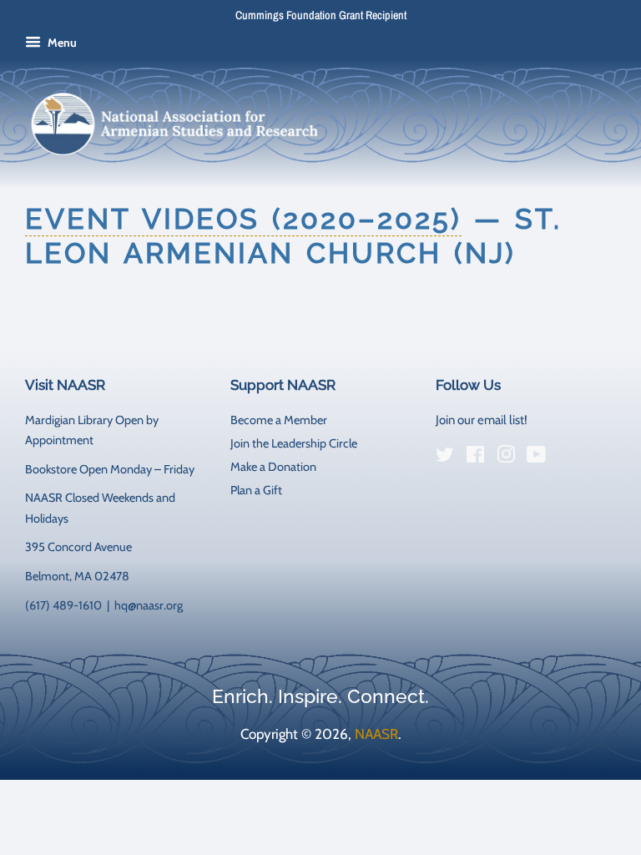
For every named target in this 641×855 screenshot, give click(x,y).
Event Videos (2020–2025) (243, 218)
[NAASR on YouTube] (536, 457)
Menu (61, 42)
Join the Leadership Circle (293, 443)
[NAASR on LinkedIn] (567, 457)
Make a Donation (273, 466)
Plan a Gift (256, 490)
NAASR (376, 734)
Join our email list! (481, 420)
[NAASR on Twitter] (445, 457)
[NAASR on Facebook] (475, 457)
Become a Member (278, 420)
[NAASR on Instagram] (506, 457)
